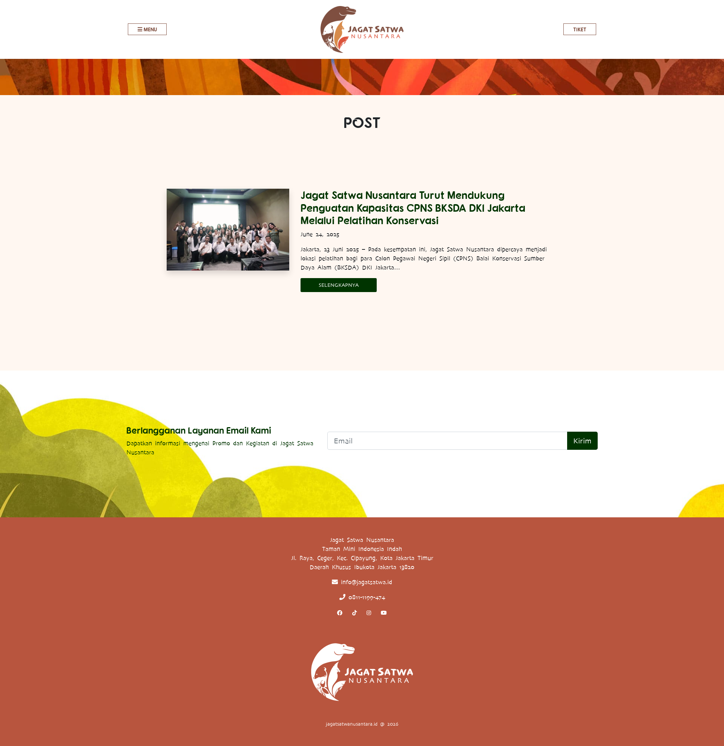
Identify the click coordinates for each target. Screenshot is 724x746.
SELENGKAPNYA (339, 285)
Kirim (582, 441)
